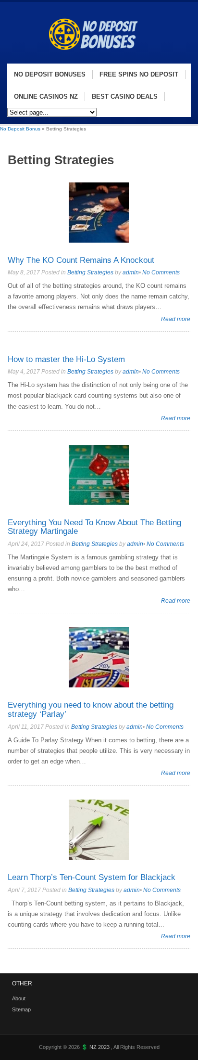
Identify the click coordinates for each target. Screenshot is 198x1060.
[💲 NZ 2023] (97, 58)
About (18, 998)
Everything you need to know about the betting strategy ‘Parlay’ (90, 709)
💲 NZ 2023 (96, 1047)
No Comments (161, 272)
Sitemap (21, 1009)
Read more (175, 319)
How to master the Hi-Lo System (66, 359)
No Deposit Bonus (20, 128)
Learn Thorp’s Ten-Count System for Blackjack (91, 877)
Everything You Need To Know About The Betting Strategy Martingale (94, 527)
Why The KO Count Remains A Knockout (81, 260)
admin (131, 272)
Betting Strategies (90, 272)
